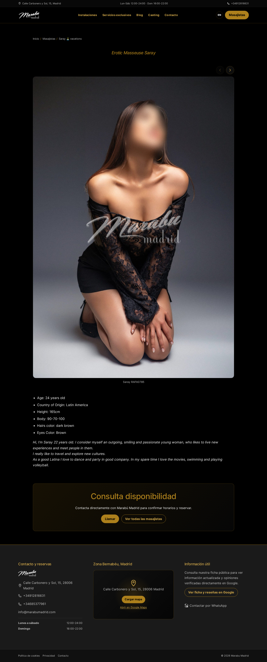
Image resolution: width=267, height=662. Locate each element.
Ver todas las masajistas (143, 519)
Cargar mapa (133, 599)
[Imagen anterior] (220, 70)
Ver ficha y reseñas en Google (211, 592)
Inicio (36, 38)
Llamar (110, 519)
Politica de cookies (29, 655)
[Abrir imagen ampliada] (133, 227)
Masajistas (237, 15)
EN (219, 14)
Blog (139, 15)
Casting (153, 15)
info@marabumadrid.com (37, 612)
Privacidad (49, 655)
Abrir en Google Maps (133, 607)
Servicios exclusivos (116, 15)
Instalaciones (87, 15)
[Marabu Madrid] (29, 15)
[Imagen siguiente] (230, 70)
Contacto (171, 15)
